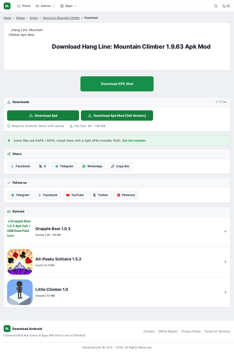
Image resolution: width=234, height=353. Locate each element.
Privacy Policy (191, 331)
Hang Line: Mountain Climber (61, 17)
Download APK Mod (117, 84)
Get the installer (134, 140)
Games (46, 6)
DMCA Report (168, 331)
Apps (68, 6)
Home (26, 6)
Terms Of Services (217, 331)
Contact (149, 331)
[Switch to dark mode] (226, 6)
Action (34, 17)
